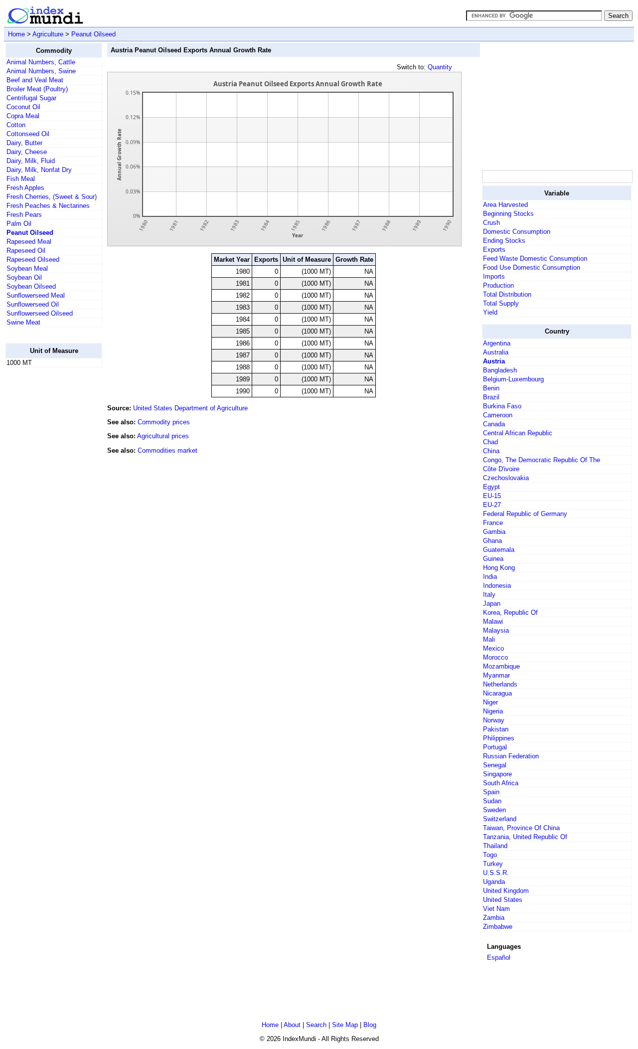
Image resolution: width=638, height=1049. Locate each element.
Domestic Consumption (516, 231)
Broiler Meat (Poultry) (37, 89)
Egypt (491, 487)
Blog (369, 1025)
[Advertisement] (45, 525)
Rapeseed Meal (28, 241)
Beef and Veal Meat (34, 80)
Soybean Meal (27, 268)
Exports (494, 249)
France (493, 522)
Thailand (495, 846)
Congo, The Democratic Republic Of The (541, 460)
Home (16, 34)
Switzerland (499, 819)
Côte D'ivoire (501, 469)
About (292, 1025)
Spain (491, 792)
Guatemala (498, 549)
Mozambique (501, 666)
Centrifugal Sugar (31, 98)
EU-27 (492, 505)
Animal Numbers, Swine (41, 71)
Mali (489, 639)
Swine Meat (23, 322)
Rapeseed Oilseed (32, 259)
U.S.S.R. (496, 872)
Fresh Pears (24, 214)
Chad (490, 442)
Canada (494, 424)
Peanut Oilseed (93, 34)
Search (316, 1025)
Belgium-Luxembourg (513, 379)
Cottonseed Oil (27, 134)
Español (498, 957)
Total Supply (501, 303)
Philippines (498, 738)
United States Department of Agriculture (190, 408)
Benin (491, 388)
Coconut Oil (23, 107)
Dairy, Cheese (26, 152)
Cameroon (497, 415)
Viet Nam (496, 908)
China (491, 451)
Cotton (15, 125)
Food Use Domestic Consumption (531, 267)
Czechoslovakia (506, 478)
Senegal (494, 765)
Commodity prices (164, 422)
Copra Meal (22, 116)
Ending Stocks (504, 240)
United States (502, 899)
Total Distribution (507, 294)
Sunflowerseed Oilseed (39, 313)
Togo (490, 855)
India (490, 576)
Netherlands (500, 684)
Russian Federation (511, 756)
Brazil (491, 397)
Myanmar (496, 675)
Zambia (493, 917)
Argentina (496, 343)
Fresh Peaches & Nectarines (48, 205)
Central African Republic (517, 433)
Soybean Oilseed (31, 286)
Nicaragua (497, 693)
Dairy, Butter (24, 143)
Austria (494, 361)
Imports (494, 276)
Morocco (495, 657)
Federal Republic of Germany (525, 514)
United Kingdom (506, 890)
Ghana (492, 540)
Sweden (494, 810)
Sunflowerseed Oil (32, 304)
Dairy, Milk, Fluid (30, 161)
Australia (495, 352)
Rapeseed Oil (25, 250)
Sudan (492, 801)
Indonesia (497, 585)
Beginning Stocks (508, 213)
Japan (491, 603)
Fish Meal (20, 178)
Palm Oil (18, 223)
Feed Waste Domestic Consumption (535, 258)
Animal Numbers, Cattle (40, 62)
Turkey (493, 864)
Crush (491, 222)
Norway (493, 720)
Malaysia (496, 630)
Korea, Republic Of (510, 612)
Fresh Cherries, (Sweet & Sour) (51, 196)
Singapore (497, 774)
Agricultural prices (163, 436)
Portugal (495, 747)
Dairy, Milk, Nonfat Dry (39, 170)
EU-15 (492, 496)
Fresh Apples (25, 187)
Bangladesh (500, 370)
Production (498, 285)
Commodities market (167, 450)
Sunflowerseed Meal (35, 295)
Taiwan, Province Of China (521, 828)
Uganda (494, 881)
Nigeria (493, 711)
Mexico (493, 648)
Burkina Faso (502, 406)
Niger (490, 702)
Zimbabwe (497, 926)
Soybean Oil (24, 277)
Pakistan (495, 729)
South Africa (500, 783)
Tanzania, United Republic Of (525, 837)
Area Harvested (505, 204)
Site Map (345, 1025)
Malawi (493, 621)
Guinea (493, 558)
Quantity (440, 67)
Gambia (494, 531)
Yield (490, 312)
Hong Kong (499, 567)
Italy (489, 594)
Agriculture (47, 34)
